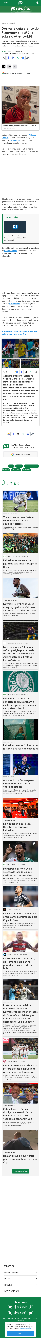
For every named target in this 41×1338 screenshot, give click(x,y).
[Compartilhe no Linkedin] (13, 57)
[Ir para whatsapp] (25, 1313)
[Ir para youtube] (31, 1313)
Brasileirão (5, 470)
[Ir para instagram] (20, 1307)
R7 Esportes (5, 23)
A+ (9, 66)
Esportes (9, 1266)
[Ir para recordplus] (10, 1313)
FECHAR (20, 1333)
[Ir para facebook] (15, 1307)
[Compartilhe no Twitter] (3, 57)
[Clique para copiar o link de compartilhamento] (27, 57)
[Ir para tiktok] (15, 1313)
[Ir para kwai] (25, 1307)
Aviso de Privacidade (25, 1329)
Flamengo (19, 466)
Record (8, 1284)
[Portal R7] (20, 2)
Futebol (12, 23)
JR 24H (7, 1278)
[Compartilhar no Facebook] (8, 57)
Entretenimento (13, 1272)
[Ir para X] (20, 1313)
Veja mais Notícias (20, 1171)
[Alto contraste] (4, 66)
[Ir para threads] (31, 1307)
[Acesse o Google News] (22, 57)
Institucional (11, 1291)
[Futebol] (20, 9)
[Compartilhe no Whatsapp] (18, 57)
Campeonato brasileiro (32, 466)
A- (15, 66)
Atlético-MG (26, 470)
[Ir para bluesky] (10, 1307)
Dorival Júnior (16, 470)
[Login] (37, 2)
